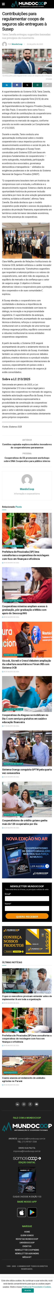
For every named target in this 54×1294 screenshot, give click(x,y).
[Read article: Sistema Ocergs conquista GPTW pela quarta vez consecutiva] (27, 748)
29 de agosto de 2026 (11, 563)
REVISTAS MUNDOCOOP (27, 1239)
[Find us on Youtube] (36, 1104)
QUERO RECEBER (27, 916)
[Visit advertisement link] (27, 856)
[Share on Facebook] (17, 85)
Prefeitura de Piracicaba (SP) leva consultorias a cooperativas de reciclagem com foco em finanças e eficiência (25, 555)
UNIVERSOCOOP (27, 1243)
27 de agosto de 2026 (11, 726)
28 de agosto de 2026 (11, 617)
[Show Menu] (3, 4)
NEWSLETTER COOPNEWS (27, 1250)
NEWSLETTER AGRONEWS (27, 1253)
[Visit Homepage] (29, 4)
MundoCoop (17, 44)
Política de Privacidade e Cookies (36, 1287)
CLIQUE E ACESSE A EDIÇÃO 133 (27, 1197)
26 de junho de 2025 (35, 44)
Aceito (28, 1290)
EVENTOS (27, 1246)
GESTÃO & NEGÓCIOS (13, 991)
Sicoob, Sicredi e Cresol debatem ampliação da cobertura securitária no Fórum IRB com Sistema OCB (26, 664)
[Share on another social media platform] (47, 85)
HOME (27, 1232)
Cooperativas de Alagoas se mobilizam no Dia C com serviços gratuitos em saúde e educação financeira (25, 718)
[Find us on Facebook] (30, 1104)
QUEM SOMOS (27, 1235)
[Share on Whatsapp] (37, 85)
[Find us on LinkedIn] (17, 1104)
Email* (8, 894)
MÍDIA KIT (27, 1257)
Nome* (8, 903)
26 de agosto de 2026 (11, 777)
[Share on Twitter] (27, 85)
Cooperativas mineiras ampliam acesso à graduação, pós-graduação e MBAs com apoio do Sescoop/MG (24, 610)
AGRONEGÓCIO (10, 1072)
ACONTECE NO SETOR (13, 546)
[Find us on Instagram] (24, 1104)
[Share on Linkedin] (7, 85)
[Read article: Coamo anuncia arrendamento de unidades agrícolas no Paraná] (27, 1062)
